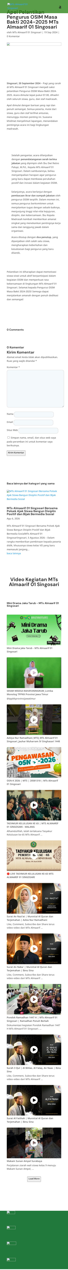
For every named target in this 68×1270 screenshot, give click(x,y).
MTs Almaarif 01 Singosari (26, 33)
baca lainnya (14, 554)
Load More (34, 1179)
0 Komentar (13, 36)
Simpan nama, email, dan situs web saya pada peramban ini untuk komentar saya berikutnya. (31, 442)
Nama (10, 414)
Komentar (13, 367)
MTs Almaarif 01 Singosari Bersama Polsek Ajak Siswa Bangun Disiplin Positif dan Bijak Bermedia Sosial (32, 511)
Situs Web (12, 430)
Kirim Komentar (16, 453)
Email (10, 422)
